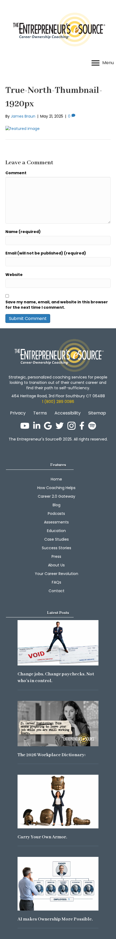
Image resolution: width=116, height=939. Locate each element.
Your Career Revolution (56, 573)
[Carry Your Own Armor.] (58, 801)
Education (56, 530)
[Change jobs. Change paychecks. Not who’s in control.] (58, 642)
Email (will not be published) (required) (45, 253)
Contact (56, 591)
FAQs (56, 582)
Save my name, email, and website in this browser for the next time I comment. (56, 304)
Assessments (56, 522)
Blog (56, 505)
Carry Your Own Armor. (42, 837)
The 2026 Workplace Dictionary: (52, 755)
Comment (15, 173)
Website (14, 274)
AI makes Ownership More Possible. (55, 919)
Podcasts (56, 513)
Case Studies (56, 539)
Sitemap (97, 413)
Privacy (18, 413)
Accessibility (67, 413)
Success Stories (56, 548)
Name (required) (23, 231)
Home (56, 479)
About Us (56, 565)
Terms (40, 413)
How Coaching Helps (56, 487)
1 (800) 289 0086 (58, 401)
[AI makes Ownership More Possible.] (58, 883)
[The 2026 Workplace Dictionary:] (58, 723)
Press (56, 556)
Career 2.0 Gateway (56, 496)
